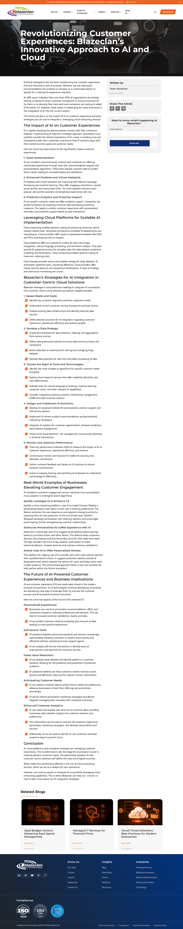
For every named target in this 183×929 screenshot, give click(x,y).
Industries (115, 12)
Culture (71, 872)
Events (105, 877)
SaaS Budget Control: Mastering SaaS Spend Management (39, 833)
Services (54, 12)
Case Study (107, 872)
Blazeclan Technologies (28, 925)
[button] (112, 108)
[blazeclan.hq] (38, 875)
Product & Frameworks (82, 12)
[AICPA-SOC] (57, 911)
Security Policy (160, 925)
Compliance (124, 925)
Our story (72, 867)
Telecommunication (145, 882)
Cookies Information (141, 925)
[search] (155, 12)
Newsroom (73, 882)
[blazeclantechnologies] (25, 875)
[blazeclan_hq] (45, 875)
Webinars (106, 882)
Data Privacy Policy (106, 925)
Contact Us (72, 887)
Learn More (130, 2)
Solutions (67, 12)
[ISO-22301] (23, 911)
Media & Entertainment (146, 877)
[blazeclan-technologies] (19, 875)
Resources (106, 887)
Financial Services (144, 867)
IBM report (32, 97)
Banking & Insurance (145, 872)
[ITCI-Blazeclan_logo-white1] (30, 862)
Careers (71, 877)
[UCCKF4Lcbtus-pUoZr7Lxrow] (32, 875)
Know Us (127, 12)
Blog (104, 867)
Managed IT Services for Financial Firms (89, 832)
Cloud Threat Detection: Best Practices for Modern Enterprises (138, 833)
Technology (141, 887)
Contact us (92, 775)
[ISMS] (40, 911)
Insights (101, 12)
